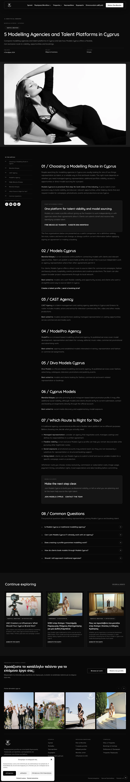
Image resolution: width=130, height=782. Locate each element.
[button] (51, 759)
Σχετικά (29, 5)
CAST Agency (46, 305)
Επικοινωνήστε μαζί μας (94, 5)
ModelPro (45, 337)
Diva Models (46, 369)
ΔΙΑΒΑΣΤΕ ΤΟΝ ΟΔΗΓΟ (13, 642)
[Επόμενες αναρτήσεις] (124, 688)
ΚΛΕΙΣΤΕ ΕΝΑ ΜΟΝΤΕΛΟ (78, 225)
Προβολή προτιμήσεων (41, 773)
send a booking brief (71, 288)
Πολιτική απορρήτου (32, 778)
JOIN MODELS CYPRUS (54, 497)
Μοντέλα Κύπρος (48, 257)
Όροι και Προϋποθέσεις (107, 778)
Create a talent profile (50, 288)
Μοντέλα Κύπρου (48, 397)
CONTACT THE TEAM (73, 497)
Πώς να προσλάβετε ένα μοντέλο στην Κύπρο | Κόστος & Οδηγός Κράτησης (104, 626)
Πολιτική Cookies (21, 778)
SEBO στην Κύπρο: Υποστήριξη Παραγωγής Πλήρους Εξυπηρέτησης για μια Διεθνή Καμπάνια (65, 626)
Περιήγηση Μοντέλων (41, 5)
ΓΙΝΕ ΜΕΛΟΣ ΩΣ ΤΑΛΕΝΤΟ (55, 225)
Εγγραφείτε (80, 5)
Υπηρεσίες (56, 5)
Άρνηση (23, 773)
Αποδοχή (9, 773)
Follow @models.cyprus (12, 688)
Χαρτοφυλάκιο (69, 5)
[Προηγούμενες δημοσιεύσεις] (119, 688)
